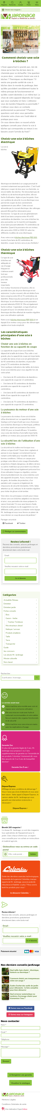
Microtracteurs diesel (14, 626)
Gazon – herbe (11, 618)
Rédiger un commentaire (15, 531)
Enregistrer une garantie (21, 1075)
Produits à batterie (13, 633)
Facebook (8, 523)
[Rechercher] (37, 677)
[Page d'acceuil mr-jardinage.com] (20, 1094)
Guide (6, 647)
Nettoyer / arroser (13, 629)
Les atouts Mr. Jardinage (13, 655)
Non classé (8, 662)
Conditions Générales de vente (14, 1104)
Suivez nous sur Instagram (21, 1014)
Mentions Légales (9, 1100)
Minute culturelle (10, 658)
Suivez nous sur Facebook (21, 1008)
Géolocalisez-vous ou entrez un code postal (20, 848)
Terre (8, 640)
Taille (8, 637)
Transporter (10, 644)
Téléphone (5, 1039)
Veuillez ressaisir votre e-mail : (17, 566)
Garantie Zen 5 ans (20, 767)
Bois (7, 615)
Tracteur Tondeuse (15, 622)
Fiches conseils (10, 611)
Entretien (7, 604)
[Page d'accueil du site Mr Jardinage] (20, 16)
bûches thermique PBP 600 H (23, 320)
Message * (5, 1047)
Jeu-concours (9, 651)
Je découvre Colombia (19, 893)
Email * (4, 1032)
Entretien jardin (10, 607)
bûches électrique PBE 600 (26, 237)
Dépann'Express (20, 808)
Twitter (22, 523)
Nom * (3, 1025)
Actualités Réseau (11, 600)
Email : (7, 555)
